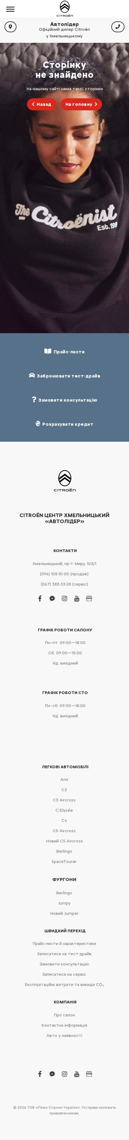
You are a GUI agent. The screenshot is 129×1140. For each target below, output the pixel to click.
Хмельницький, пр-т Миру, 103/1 (64, 563)
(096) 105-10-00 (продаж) (64, 573)
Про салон (64, 1015)
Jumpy (64, 903)
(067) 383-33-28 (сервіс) (64, 584)
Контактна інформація (64, 1025)
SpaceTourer (64, 861)
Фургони (64, 879)
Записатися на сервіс (64, 974)
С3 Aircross (64, 800)
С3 (64, 789)
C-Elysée (64, 810)
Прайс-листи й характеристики (64, 943)
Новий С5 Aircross (64, 841)
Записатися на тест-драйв (64, 953)
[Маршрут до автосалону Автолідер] (10, 26)
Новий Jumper (64, 913)
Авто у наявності (64, 1035)
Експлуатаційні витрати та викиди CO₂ (64, 984)
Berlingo (64, 851)
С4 (64, 820)
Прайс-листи (68, 352)
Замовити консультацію (64, 964)
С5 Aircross (64, 830)
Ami (64, 779)
